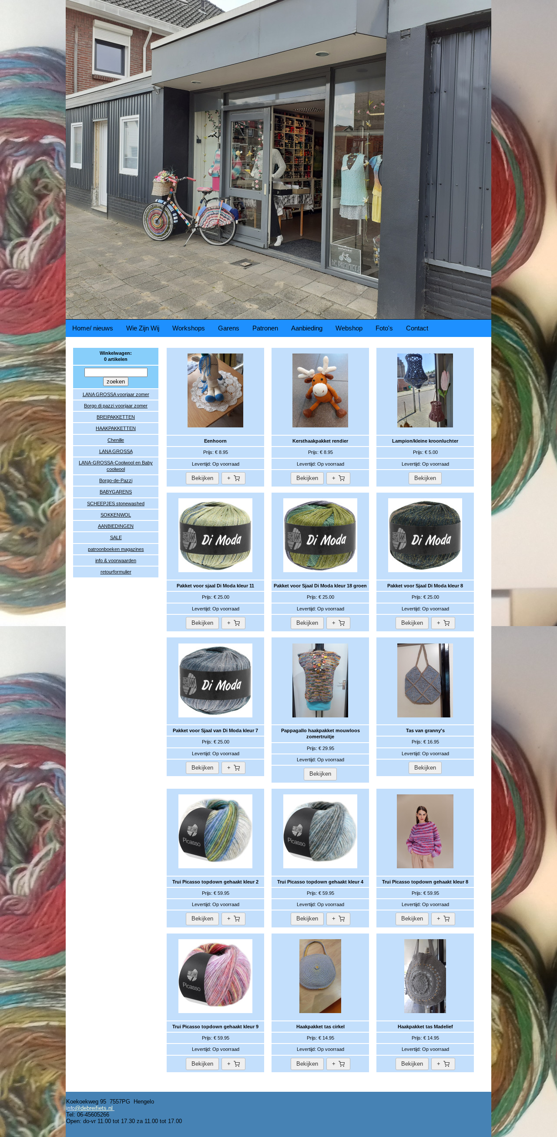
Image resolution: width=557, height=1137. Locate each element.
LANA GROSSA (116, 451)
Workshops (188, 328)
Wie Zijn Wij (142, 328)
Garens (228, 328)
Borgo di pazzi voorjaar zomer (116, 405)
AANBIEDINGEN (116, 526)
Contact (417, 328)
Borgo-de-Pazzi (115, 480)
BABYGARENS (116, 491)
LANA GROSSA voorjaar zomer (116, 394)
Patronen (265, 328)
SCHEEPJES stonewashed (115, 503)
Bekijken (202, 478)
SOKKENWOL (116, 514)
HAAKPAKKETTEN (116, 428)
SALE (116, 537)
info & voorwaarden (115, 560)
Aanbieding (306, 328)
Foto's (384, 328)
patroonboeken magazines (116, 549)
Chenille (115, 440)
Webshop (349, 328)
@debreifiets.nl (94, 1108)
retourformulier (116, 571)
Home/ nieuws (92, 328)
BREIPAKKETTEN (116, 417)
